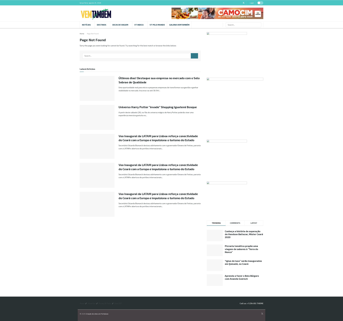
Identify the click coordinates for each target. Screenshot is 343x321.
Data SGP (118, 303)
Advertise (92, 303)
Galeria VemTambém (179, 25)
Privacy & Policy (105, 303)
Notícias (86, 25)
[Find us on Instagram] (240, 2)
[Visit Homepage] (96, 13)
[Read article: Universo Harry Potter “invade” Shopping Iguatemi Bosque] (97, 117)
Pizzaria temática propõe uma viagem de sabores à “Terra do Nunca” (241, 249)
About (82, 303)
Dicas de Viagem (120, 25)
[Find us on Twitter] (244, 2)
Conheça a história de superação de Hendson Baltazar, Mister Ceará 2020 (244, 234)
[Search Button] (259, 24)
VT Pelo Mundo (157, 25)
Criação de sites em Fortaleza (97, 314)
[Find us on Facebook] (236, 2)
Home (82, 33)
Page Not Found (93, 33)
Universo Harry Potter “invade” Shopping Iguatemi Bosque (158, 107)
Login (251, 3)
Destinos (101, 25)
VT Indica (138, 25)
